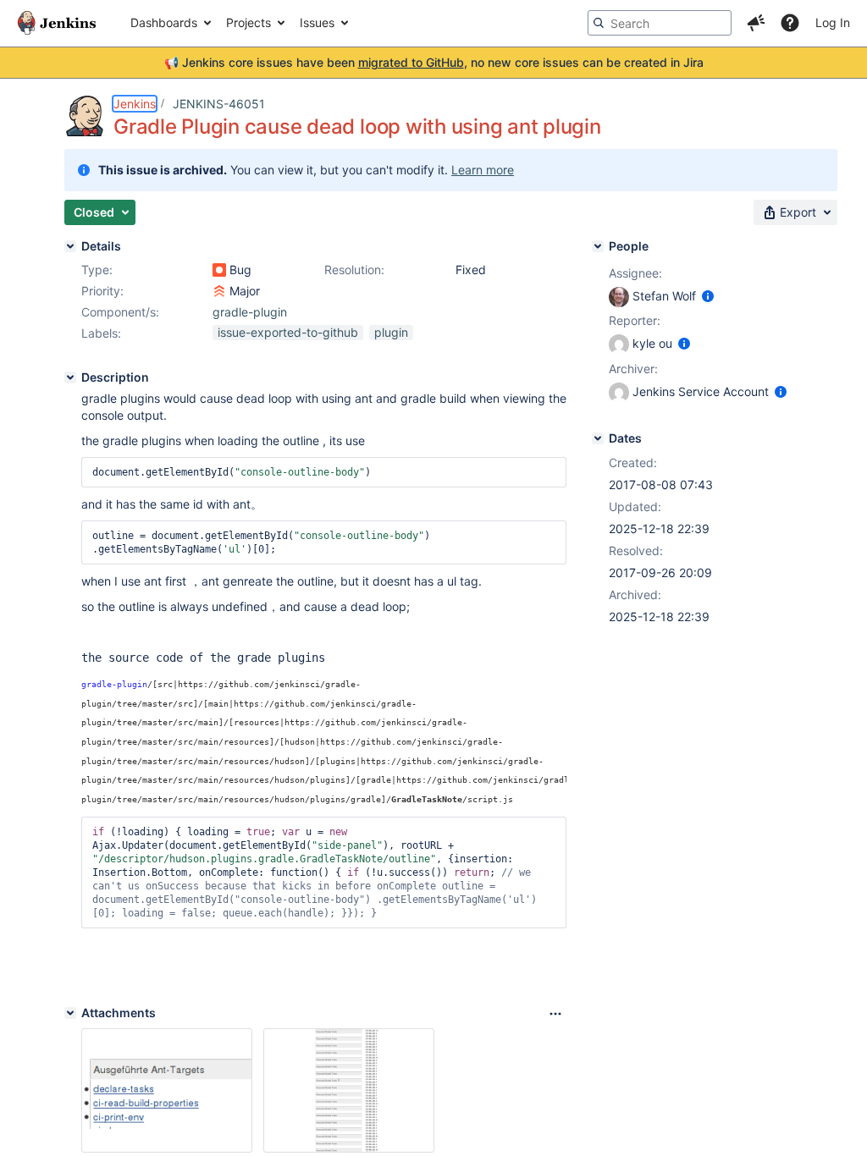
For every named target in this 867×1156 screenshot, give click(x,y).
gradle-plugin (250, 312)
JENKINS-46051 (219, 103)
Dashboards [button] (163, 22)
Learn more (482, 169)
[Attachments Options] (555, 1014)
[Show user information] (708, 296)
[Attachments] (70, 1013)
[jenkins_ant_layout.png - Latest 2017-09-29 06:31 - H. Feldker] (166, 1090)
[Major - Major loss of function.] (219, 291)
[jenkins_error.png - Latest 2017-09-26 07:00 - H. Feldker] (348, 1090)
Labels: (101, 333)
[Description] (70, 377)
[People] (598, 246)
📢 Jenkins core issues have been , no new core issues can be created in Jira (434, 62)
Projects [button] (248, 22)
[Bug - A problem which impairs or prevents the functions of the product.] (219, 270)
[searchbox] (659, 23)
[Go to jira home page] (56, 23)
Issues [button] (317, 22)
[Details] (70, 246)
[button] (756, 22)
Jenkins (134, 103)
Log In (832, 22)
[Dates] (598, 438)
